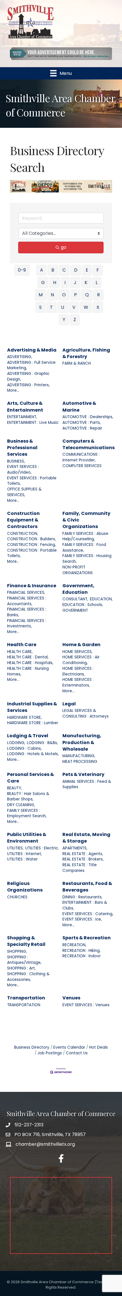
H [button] (54, 282)
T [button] (51, 307)
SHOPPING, (17, 951)
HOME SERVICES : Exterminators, (78, 682)
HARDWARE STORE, (24, 717)
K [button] (86, 282)
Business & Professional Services (22, 447)
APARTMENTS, (74, 848)
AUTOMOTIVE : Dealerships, (87, 417)
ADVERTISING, (19, 357)
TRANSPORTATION (23, 1005)
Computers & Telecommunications (88, 444)
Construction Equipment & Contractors (23, 520)
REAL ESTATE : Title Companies (79, 867)
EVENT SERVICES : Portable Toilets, (31, 480)
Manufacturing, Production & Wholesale (81, 742)
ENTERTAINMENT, (22, 417)
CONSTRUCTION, (22, 533)
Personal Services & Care (30, 777)
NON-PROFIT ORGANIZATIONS (77, 570)
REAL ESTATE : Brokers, (83, 859)
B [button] (52, 270)
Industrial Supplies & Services (32, 707)
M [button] (41, 294)
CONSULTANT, (75, 599)
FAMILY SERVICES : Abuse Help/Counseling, (85, 536)
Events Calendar (69, 1047)
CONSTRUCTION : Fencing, (31, 544)
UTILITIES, (15, 848)
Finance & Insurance (31, 585)
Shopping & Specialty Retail (26, 941)
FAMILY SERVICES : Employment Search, (27, 813)
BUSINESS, (16, 461)
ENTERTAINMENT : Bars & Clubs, (84, 905)
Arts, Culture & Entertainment (25, 406)
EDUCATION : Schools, (82, 604)
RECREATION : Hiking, (81, 950)
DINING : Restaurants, (82, 897)
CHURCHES (17, 897)
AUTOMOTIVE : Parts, (81, 422)
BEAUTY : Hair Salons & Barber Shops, (28, 796)
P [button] (75, 294)
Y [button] (64, 319)
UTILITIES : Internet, (24, 854)
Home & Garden (81, 644)
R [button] (98, 294)
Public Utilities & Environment (26, 837)
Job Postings (49, 1053)
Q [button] (87, 294)
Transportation (26, 998)
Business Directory (31, 1047)
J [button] (75, 282)
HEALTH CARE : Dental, (28, 657)
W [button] (86, 307)
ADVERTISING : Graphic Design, (28, 376)
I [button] (65, 282)
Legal (69, 704)
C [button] (64, 270)
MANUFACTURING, (78, 756)
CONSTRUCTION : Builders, (31, 539)
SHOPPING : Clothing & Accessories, (28, 976)
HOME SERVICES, (77, 651)
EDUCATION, (101, 599)
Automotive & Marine (79, 406)
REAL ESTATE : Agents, (82, 854)
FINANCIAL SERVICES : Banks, (26, 612)
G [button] (43, 282)
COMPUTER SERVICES (82, 466)
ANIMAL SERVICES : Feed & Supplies (86, 784)
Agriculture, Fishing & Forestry (86, 353)
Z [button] (74, 319)
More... (13, 390)
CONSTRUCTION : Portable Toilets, (32, 553)
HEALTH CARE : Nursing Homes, (28, 671)
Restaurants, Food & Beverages (87, 886)
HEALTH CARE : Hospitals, (30, 663)
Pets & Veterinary (83, 774)
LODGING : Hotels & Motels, (33, 754)
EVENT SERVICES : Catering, (87, 914)
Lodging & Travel (27, 735)
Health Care (21, 644)
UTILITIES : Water (22, 859)
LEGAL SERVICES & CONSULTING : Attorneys (85, 713)
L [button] (97, 282)
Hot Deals (98, 1047)
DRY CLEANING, (21, 805)
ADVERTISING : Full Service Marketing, (31, 365)
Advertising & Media (31, 350)
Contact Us (77, 1053)
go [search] (63, 247)
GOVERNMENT (75, 610)
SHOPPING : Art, (21, 968)
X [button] (97, 307)
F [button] (97, 270)
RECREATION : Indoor (81, 956)
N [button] (52, 294)
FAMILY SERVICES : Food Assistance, (84, 547)
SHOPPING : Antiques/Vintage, (24, 960)
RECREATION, (74, 945)
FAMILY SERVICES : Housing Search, (87, 558)
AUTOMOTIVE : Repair (82, 428)
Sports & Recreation (86, 937)
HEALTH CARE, (20, 651)
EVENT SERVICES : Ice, (82, 919)
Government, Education (78, 588)
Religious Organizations (25, 886)
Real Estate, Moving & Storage (86, 837)
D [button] (75, 270)
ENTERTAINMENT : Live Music (32, 422)
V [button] (73, 307)
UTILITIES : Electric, (42, 848)
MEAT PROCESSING (79, 761)
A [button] (41, 270)
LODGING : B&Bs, (42, 742)
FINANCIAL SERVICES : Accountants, (26, 601)
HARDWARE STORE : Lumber (32, 723)
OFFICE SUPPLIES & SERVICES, (24, 492)
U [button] (62, 307)
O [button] (64, 294)
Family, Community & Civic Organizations (86, 520)
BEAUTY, (14, 788)
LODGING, (16, 742)
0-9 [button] (22, 270)
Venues (71, 998)
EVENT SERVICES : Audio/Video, (23, 469)
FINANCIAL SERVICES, (26, 592)
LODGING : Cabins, (24, 748)
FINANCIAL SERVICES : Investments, (26, 623)
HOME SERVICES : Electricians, (78, 671)
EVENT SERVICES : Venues (86, 1005)
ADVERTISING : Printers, (28, 385)
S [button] (40, 307)
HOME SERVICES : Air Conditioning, (81, 660)
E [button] (87, 270)
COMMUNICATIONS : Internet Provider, (81, 457)
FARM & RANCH (76, 363)
